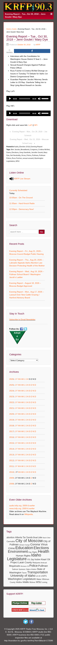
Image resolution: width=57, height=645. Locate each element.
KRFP (38, 45)
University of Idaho (22, 575)
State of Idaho (31, 569)
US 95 (38, 576)
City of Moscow (29, 540)
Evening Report (36, 147)
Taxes (24, 573)
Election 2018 (24, 147)
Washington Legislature (22, 578)
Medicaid (44, 563)
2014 (11, 449)
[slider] (45, 98)
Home (8, 29)
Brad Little (37, 537)
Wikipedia (28, 514)
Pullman (35, 155)
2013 (11, 455)
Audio (14, 29)
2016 (11, 437)
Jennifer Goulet (37, 152)
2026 (11, 379)
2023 (11, 396)
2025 (11, 385)
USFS (44, 576)
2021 (11, 408)
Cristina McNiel (44, 150)
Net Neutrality (15, 155)
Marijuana (36, 563)
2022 (11, 402)
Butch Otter (46, 537)
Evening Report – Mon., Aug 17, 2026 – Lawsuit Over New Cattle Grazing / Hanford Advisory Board (26, 295)
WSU (18, 161)
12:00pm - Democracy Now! (21, 209)
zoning (44, 582)
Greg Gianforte (24, 152)
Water (39, 579)
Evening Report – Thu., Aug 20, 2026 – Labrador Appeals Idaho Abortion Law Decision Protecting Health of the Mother (27, 263)
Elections (15, 152)
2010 (11, 472)
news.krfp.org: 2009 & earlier (22, 508)
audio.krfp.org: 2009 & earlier (22, 505)
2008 (11, 484)
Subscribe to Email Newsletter (22, 319)
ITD (28, 560)
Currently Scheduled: (18, 190)
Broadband (25, 150)
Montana (23, 566)
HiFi (35, 125)
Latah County (25, 562)
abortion (11, 537)
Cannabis (11, 541)
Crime (11, 548)
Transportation (37, 572)
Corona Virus (39, 544)
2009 (11, 478)
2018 (11, 425)
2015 (11, 443)
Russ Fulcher (17, 158)
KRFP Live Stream (22, 178)
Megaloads (14, 566)
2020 (11, 414)
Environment (18, 551)
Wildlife (26, 582)
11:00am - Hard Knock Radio (22, 203)
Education (24, 548)
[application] (28, 98)
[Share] (32, 51)
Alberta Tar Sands (24, 537)
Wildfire (19, 582)
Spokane (22, 569)
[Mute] (39, 98)
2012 (11, 460)
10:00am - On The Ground (21, 197)
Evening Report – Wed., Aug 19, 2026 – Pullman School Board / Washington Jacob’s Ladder (26, 274)
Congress (33, 150)
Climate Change (24, 545)
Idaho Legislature (24, 557)
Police (29, 155)
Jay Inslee (36, 559)
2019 (11, 420)
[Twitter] (25, 621)
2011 (11, 466)
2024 (11, 391)
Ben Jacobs (15, 150)
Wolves (32, 582)
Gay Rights (32, 552)
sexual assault (28, 158)
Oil (28, 566)
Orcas (23, 155)
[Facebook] (31, 621)
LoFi (30, 125)
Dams (8, 152)
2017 (11, 431)
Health (43, 551)
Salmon (15, 569)
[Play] (10, 98)
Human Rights (23, 555)
